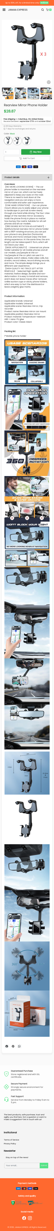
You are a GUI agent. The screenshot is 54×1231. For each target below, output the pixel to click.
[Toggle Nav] (4, 9)
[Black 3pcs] (26, 125)
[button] (42, 10)
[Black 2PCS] (17, 125)
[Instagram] (30, 1203)
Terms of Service (11, 1125)
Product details (12, 162)
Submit (44, 1150)
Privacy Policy (10, 1128)
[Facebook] (24, 1203)
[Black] (8, 125)
